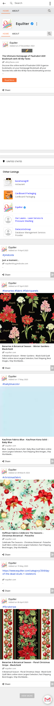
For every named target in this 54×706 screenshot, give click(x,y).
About (15, 10)
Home (6, 10)
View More (27, 695)
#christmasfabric (11, 477)
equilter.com (10, 352)
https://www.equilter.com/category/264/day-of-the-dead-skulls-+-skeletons (26, 572)
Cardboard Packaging (25, 193)
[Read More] (52, 274)
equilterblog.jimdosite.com (16, 263)
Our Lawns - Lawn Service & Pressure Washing (29, 219)
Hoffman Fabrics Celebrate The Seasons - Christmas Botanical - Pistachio (23, 534)
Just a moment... (10, 260)
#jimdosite (8, 255)
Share (7, 90)
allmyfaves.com (12, 62)
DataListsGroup (23, 229)
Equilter (14, 43)
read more (9, 80)
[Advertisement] (27, 123)
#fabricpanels (30, 290)
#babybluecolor (11, 384)
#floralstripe (9, 606)
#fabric (18, 290)
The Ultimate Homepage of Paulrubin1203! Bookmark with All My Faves (24, 57)
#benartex (8, 290)
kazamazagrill (21, 180)
